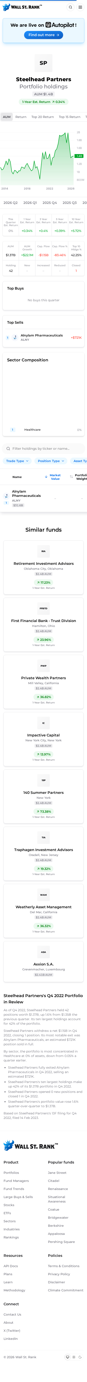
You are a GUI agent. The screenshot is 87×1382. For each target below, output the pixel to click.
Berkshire (56, 1226)
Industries (12, 1229)
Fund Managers (16, 1181)
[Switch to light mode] (74, 1357)
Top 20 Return (42, 117)
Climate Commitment (65, 1290)
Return (21, 117)
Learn (8, 1282)
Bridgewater (58, 1218)
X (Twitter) (12, 1331)
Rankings (11, 1237)
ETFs (7, 1213)
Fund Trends (14, 1189)
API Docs (11, 1266)
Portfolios (11, 1173)
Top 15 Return (70, 117)
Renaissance (58, 1189)
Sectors (10, 1221)
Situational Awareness (57, 1199)
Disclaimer (56, 1282)
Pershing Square (61, 1242)
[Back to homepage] (22, 7)
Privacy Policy (59, 1274)
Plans (8, 1274)
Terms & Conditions (63, 1266)
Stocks (9, 1205)
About (8, 1323)
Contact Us (12, 1314)
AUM (6, 117)
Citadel (53, 1181)
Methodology (14, 1290)
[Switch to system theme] (67, 1357)
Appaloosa (56, 1234)
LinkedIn (11, 1339)
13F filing (59, 1113)
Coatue (53, 1209)
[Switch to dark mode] (80, 1357)
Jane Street (57, 1173)
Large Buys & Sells (18, 1197)
